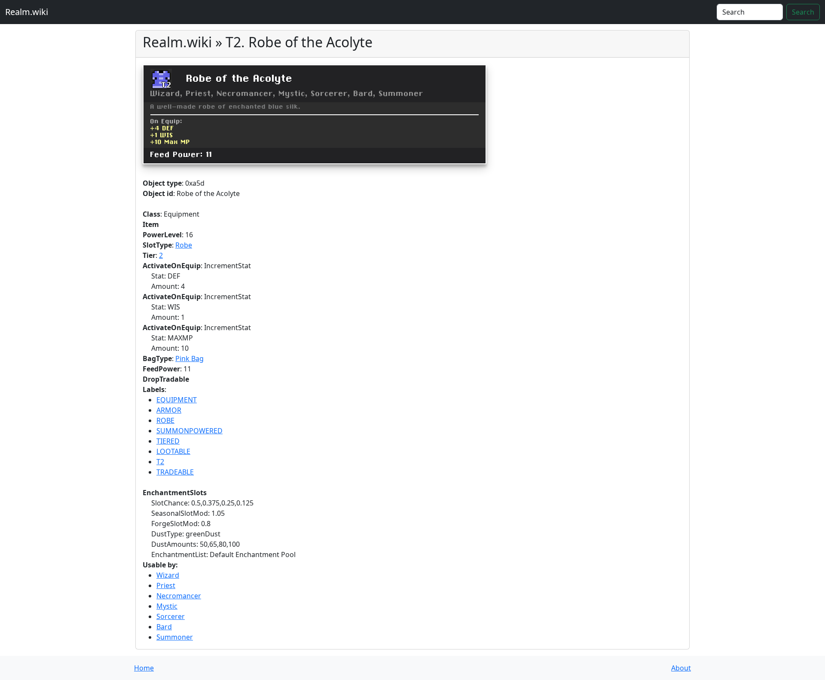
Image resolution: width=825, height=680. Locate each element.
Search (803, 12)
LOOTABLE (173, 451)
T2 (160, 461)
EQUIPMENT (176, 399)
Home (144, 668)
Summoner (174, 637)
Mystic (166, 606)
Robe (183, 245)
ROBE (165, 420)
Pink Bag (189, 358)
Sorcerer (170, 616)
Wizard (167, 575)
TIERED (168, 441)
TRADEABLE (175, 472)
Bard (164, 626)
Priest (165, 585)
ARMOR (168, 410)
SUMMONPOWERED (189, 430)
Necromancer (178, 595)
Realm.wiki (26, 12)
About (681, 668)
